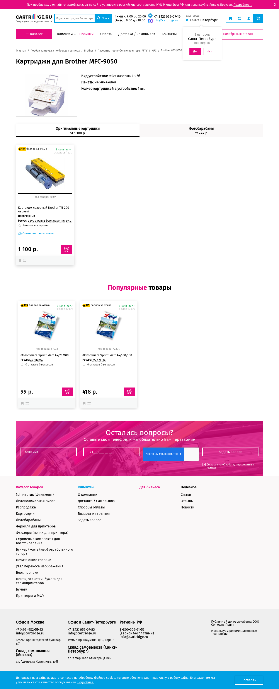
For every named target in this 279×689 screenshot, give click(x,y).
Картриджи (25, 514)
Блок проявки (27, 572)
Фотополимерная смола (36, 501)
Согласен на (230, 466)
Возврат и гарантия (94, 514)
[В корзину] (67, 392)
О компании (87, 495)
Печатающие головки (33, 560)
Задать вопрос (89, 520)
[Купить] (66, 249)
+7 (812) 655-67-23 (81, 629)
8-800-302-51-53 (132, 629)
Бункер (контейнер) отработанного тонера (44, 551)
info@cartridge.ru (166, 20)
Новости (187, 507)
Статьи (186, 495)
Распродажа (26, 507)
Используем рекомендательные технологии (234, 632)
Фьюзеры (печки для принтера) (42, 533)
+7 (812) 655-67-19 (167, 16)
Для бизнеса (150, 487)
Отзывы (187, 501)
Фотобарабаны (28, 520)
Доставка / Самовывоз (96, 501)
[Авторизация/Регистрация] (248, 18)
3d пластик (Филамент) (35, 495)
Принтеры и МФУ (30, 596)
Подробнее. (85, 682)
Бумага (21, 589)
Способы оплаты (91, 507)
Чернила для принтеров (36, 526)
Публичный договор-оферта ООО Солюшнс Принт (235, 623)
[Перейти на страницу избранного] (230, 18)
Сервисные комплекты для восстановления (38, 541)
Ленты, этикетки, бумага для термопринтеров (39, 581)
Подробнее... (242, 4)
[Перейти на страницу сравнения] (239, 18)
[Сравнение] (25, 260)
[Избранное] (21, 260)
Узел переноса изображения (39, 566)
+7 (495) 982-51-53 (29, 629)
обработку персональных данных (230, 466)
